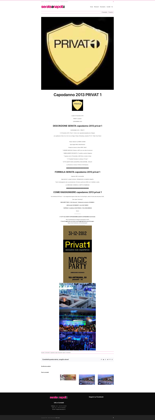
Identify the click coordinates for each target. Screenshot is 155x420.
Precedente (104, 12)
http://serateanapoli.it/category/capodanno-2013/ (77, 219)
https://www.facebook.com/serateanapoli (77, 223)
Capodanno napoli (54, 352)
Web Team (58, 417)
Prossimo (110, 12)
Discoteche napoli (61, 352)
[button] (112, 6)
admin (43, 352)
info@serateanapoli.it (64, 1)
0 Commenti (68, 352)
